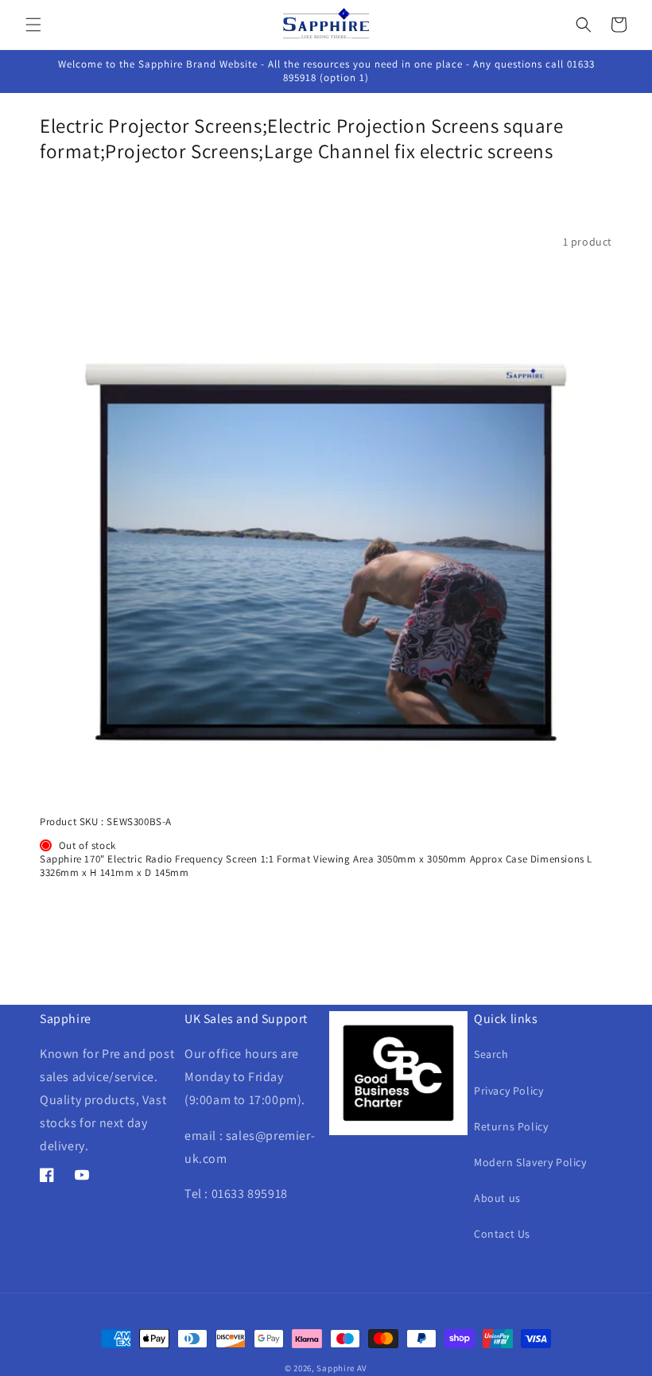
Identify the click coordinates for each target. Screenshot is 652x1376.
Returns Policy (511, 1126)
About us (497, 1198)
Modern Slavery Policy (530, 1162)
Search (491, 1054)
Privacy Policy (508, 1090)
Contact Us (502, 1234)
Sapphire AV (341, 1368)
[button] (33, 24)
